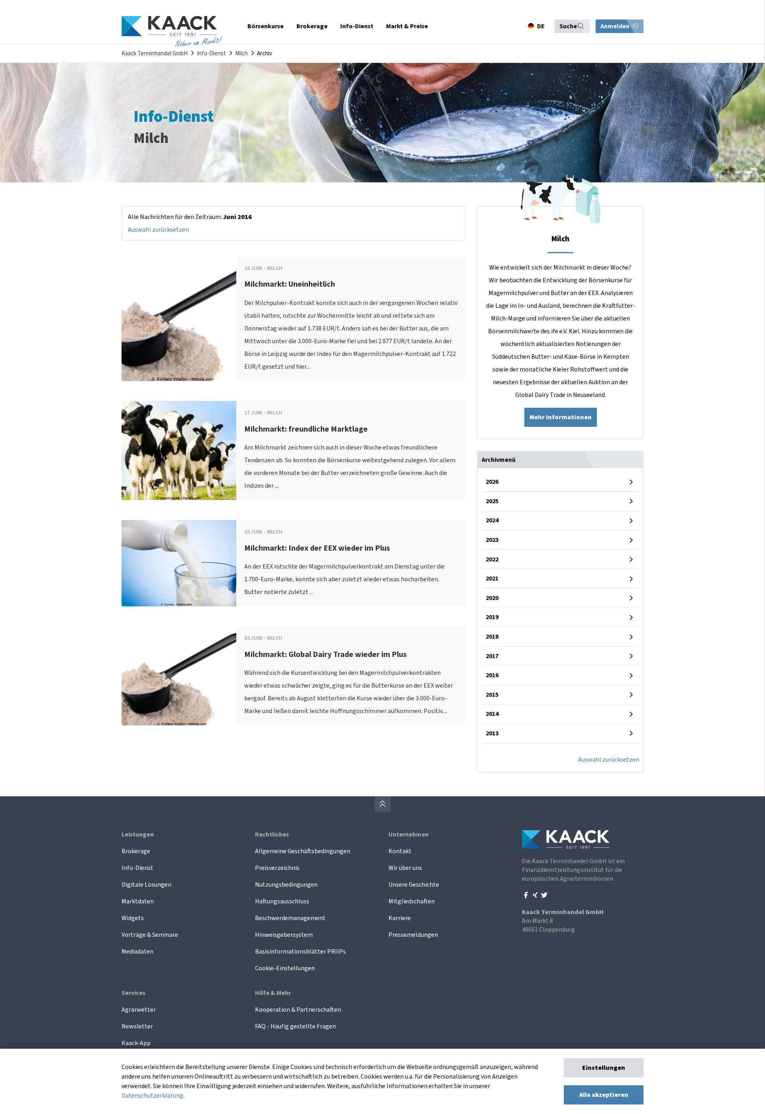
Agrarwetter (139, 1009)
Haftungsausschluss (282, 901)
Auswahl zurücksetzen (158, 229)
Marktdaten (138, 901)
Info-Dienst (211, 53)
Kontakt (400, 851)
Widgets (133, 918)
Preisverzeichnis (277, 868)
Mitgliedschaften (411, 901)
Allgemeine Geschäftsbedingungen (302, 851)
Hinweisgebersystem (284, 934)
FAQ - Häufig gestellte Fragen (295, 1026)
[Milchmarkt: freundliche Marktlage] (179, 450)
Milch (241, 53)
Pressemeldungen (413, 934)
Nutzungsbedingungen (286, 884)
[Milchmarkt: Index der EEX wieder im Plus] (179, 563)
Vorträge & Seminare (150, 934)
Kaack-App (136, 1043)
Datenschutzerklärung (152, 1095)
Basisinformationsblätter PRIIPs (300, 951)
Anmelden (615, 26)
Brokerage (136, 851)
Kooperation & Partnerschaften (298, 1009)
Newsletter (137, 1026)
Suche (568, 26)
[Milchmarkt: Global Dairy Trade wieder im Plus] (179, 675)
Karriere (399, 918)
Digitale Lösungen (146, 884)
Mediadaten (137, 951)
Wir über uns (405, 868)
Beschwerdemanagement (290, 918)
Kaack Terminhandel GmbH (155, 53)
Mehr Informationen (561, 417)
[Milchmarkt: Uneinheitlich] (179, 318)
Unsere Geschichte (413, 884)
